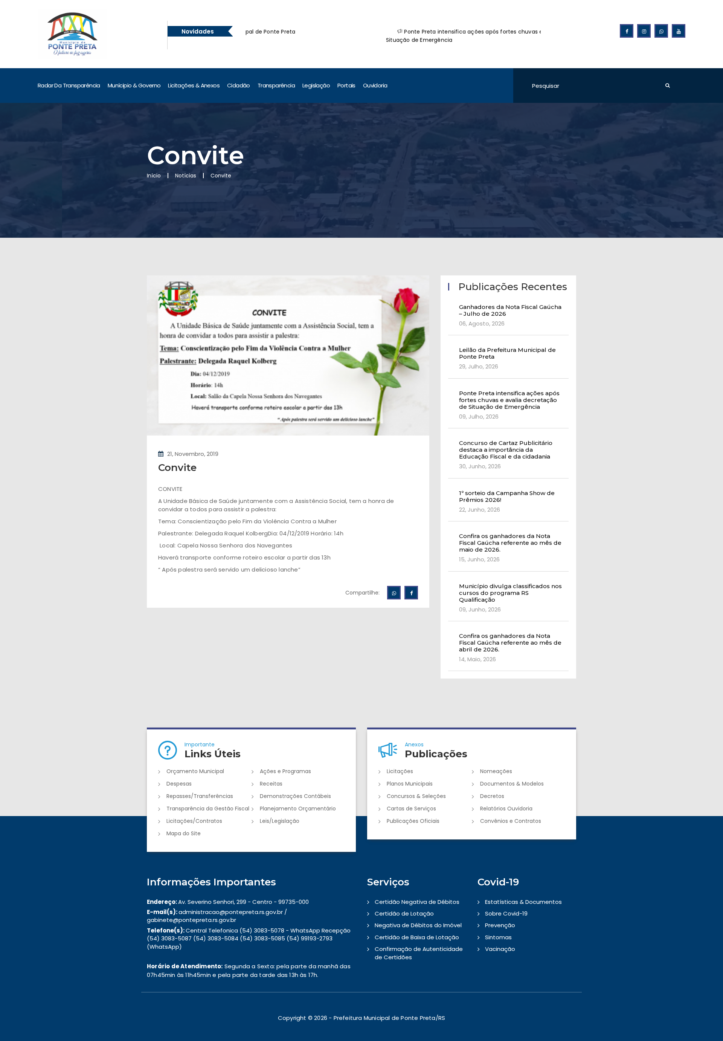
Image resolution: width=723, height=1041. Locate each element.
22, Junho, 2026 (479, 510)
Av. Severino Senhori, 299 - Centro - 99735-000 (228, 902)
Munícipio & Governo (134, 85)
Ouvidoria (375, 85)
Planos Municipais (410, 783)
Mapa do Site (183, 833)
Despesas (179, 783)
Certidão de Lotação (404, 913)
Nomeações (496, 771)
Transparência (276, 85)
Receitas (271, 783)
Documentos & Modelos (512, 783)
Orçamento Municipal (195, 771)
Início (154, 175)
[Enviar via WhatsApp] (394, 592)
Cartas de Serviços (411, 808)
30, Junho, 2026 (480, 466)
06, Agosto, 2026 (482, 323)
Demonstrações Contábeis (295, 796)
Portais (346, 85)
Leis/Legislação (279, 821)
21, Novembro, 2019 (192, 454)
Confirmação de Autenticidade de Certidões (419, 953)
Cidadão (238, 85)
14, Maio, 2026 (477, 659)
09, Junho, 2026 (480, 609)
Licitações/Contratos (194, 821)
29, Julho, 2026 (478, 366)
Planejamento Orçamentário (298, 808)
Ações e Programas (285, 771)
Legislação (316, 85)
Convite (177, 468)
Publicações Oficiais (413, 821)
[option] (425, 36)
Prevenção (500, 925)
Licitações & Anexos (194, 85)
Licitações (400, 771)
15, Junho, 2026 (479, 559)
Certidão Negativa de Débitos (417, 902)
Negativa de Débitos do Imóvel (418, 925)
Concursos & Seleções (416, 796)
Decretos (492, 796)
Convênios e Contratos (510, 821)
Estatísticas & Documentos (523, 902)
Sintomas (498, 937)
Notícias (185, 175)
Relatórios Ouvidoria (506, 808)
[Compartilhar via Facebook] (411, 592)
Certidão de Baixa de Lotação (417, 937)
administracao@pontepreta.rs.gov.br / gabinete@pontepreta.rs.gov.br (217, 916)
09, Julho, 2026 (479, 416)
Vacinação (500, 949)
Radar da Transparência (69, 85)
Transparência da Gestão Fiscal (207, 808)
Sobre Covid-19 (506, 913)
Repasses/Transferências (199, 796)
